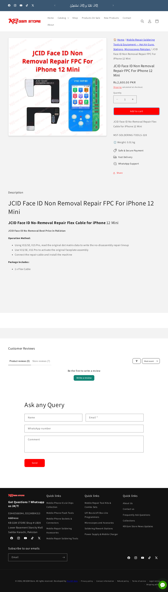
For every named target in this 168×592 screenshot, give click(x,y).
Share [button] (120, 172)
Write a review (84, 378)
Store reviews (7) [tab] (41, 361)
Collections (129, 520)
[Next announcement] (113, 5)
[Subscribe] (63, 557)
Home (120, 39)
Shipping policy (153, 584)
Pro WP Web (72, 581)
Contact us (128, 508)
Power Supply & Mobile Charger (101, 534)
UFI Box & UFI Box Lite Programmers (96, 514)
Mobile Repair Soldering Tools (62, 538)
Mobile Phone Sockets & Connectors (59, 520)
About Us (128, 503)
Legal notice (154, 581)
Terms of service (139, 581)
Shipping (117, 87)
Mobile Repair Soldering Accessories (59, 530)
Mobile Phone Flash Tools (60, 512)
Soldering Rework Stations (99, 528)
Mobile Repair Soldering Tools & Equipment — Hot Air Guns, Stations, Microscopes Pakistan (134, 44)
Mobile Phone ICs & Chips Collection (59, 504)
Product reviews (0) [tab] (20, 361)
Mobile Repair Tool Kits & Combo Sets (98, 504)
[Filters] (137, 361)
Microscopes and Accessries (99, 522)
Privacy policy (87, 581)
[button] (63, 17)
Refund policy (123, 581)
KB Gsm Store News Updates (138, 526)
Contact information (105, 581)
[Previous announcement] (54, 5)
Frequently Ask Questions (136, 514)
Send (35, 462)
